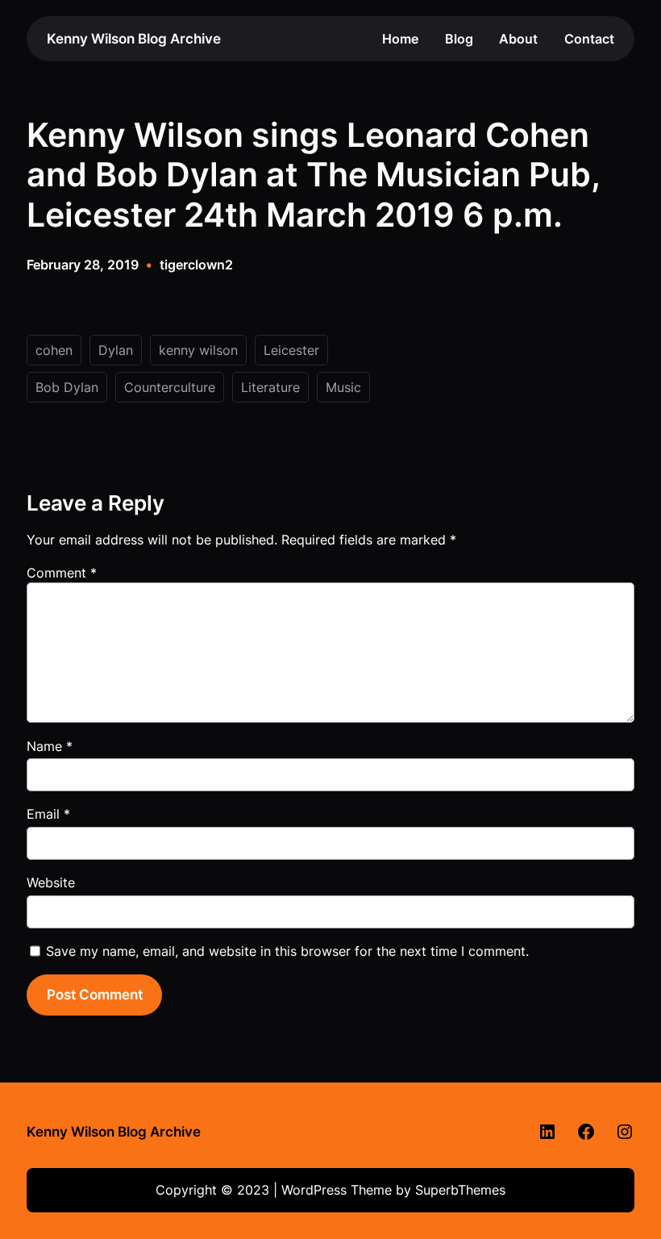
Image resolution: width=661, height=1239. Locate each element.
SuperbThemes (460, 1190)
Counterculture (169, 387)
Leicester (291, 350)
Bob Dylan (66, 387)
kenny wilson (198, 350)
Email (48, 814)
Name (50, 746)
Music (343, 387)
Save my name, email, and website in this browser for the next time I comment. (287, 951)
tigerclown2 (196, 265)
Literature (270, 387)
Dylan (115, 350)
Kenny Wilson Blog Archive (134, 38)
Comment (62, 573)
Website (51, 882)
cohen (54, 350)
